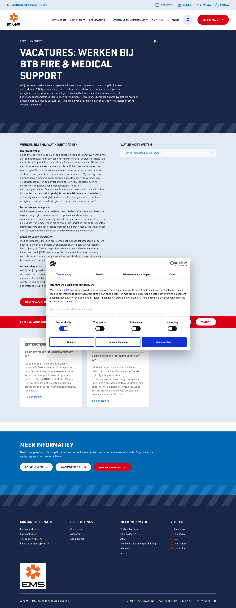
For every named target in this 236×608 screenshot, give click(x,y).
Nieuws (124, 548)
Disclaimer (187, 600)
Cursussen (58, 19)
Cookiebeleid (168, 600)
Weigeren (72, 342)
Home (23, 41)
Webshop (187, 4)
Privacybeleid (206, 600)
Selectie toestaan (118, 342)
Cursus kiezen (211, 19)
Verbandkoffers (129, 529)
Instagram (180, 543)
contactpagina (28, 456)
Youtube (180, 548)
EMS (45, 5)
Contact (157, 19)
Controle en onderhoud (129, 19)
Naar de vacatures (36, 302)
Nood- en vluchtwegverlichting (138, 543)
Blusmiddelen (128, 533)
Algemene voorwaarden (140, 600)
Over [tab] (172, 274)
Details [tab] (100, 274)
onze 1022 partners (68, 290)
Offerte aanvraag (110, 467)
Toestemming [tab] (63, 274)
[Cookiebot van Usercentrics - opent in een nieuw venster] (173, 263)
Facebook (179, 529)
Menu (175, 19)
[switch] (100, 328)
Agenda (207, 4)
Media (123, 553)
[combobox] (206, 322)
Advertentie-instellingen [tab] (136, 274)
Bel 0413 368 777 (34, 467)
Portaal (224, 4)
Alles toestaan (164, 342)
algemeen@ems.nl (71, 467)
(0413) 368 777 (34, 538)
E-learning (167, 4)
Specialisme (97, 19)
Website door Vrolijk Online (53, 600)
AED (122, 538)
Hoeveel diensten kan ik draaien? (142, 152)
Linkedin (180, 533)
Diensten (76, 19)
